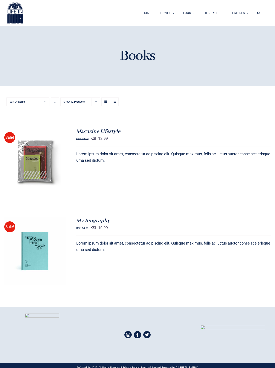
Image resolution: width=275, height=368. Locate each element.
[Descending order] (55, 101)
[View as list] (114, 102)
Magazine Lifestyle (98, 131)
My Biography (93, 220)
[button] (258, 13)
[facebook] (137, 334)
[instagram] (128, 334)
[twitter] (147, 334)
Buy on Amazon (26, 162)
